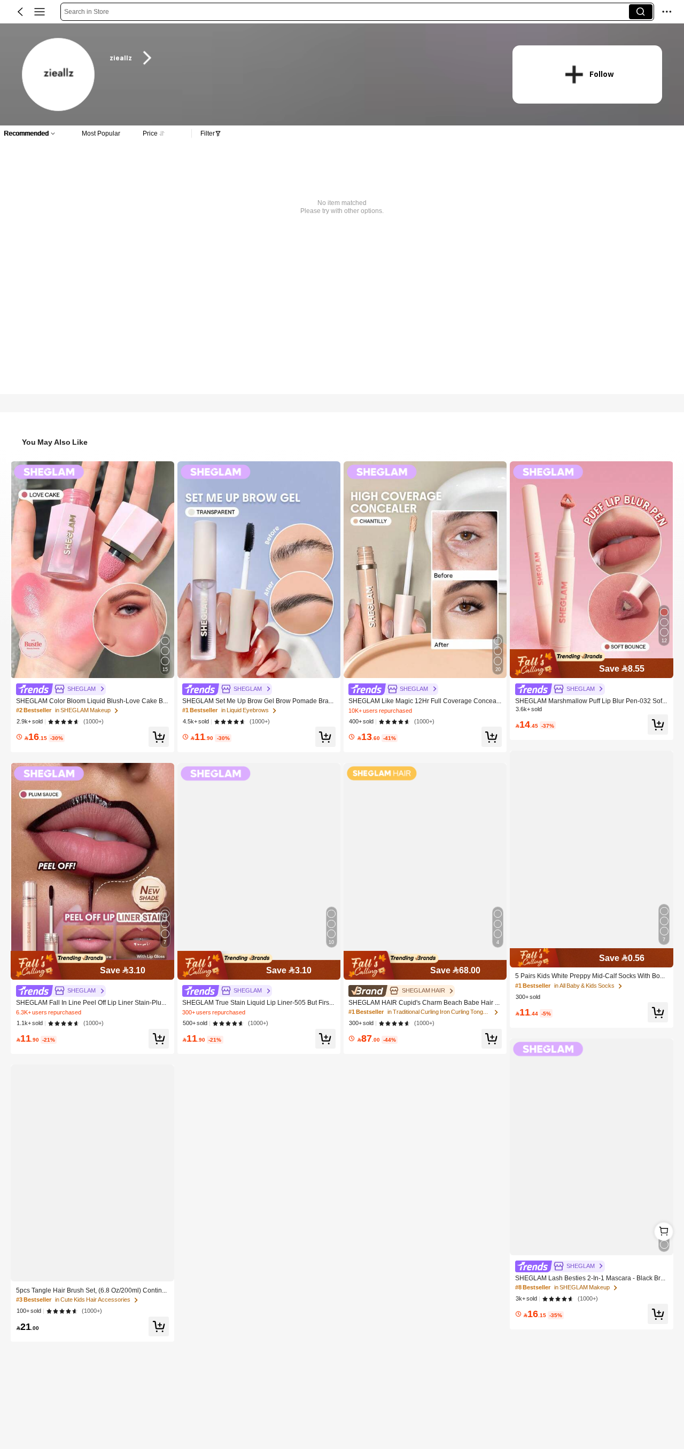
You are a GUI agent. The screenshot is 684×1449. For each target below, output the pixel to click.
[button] (20, 11)
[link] (59, 75)
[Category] (39, 11)
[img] (92, 965)
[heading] (300, 58)
